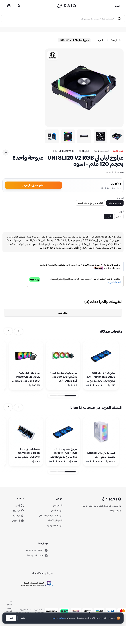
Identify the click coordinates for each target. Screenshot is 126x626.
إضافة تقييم (63, 312)
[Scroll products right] (8, 331)
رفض (22, 618)
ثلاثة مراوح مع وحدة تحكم (90, 202)
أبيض (118, 216)
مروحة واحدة (114, 202)
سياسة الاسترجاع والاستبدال (50, 515)
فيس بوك (15, 510)
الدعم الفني (57, 505)
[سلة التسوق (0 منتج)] (9, 6)
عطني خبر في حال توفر (33, 185)
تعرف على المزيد (58, 618)
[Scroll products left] (18, 331)
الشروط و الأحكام (55, 520)
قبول (11, 618)
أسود (108, 216)
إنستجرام (16, 520)
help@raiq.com (35, 555)
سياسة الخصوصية (54, 525)
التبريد (100, 40)
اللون (121, 211)
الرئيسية (114, 40)
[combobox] (57, 18)
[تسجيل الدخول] (19, 6)
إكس (17, 505)
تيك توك (16, 515)
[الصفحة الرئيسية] (66, 6)
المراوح (120, 197)
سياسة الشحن (56, 510)
